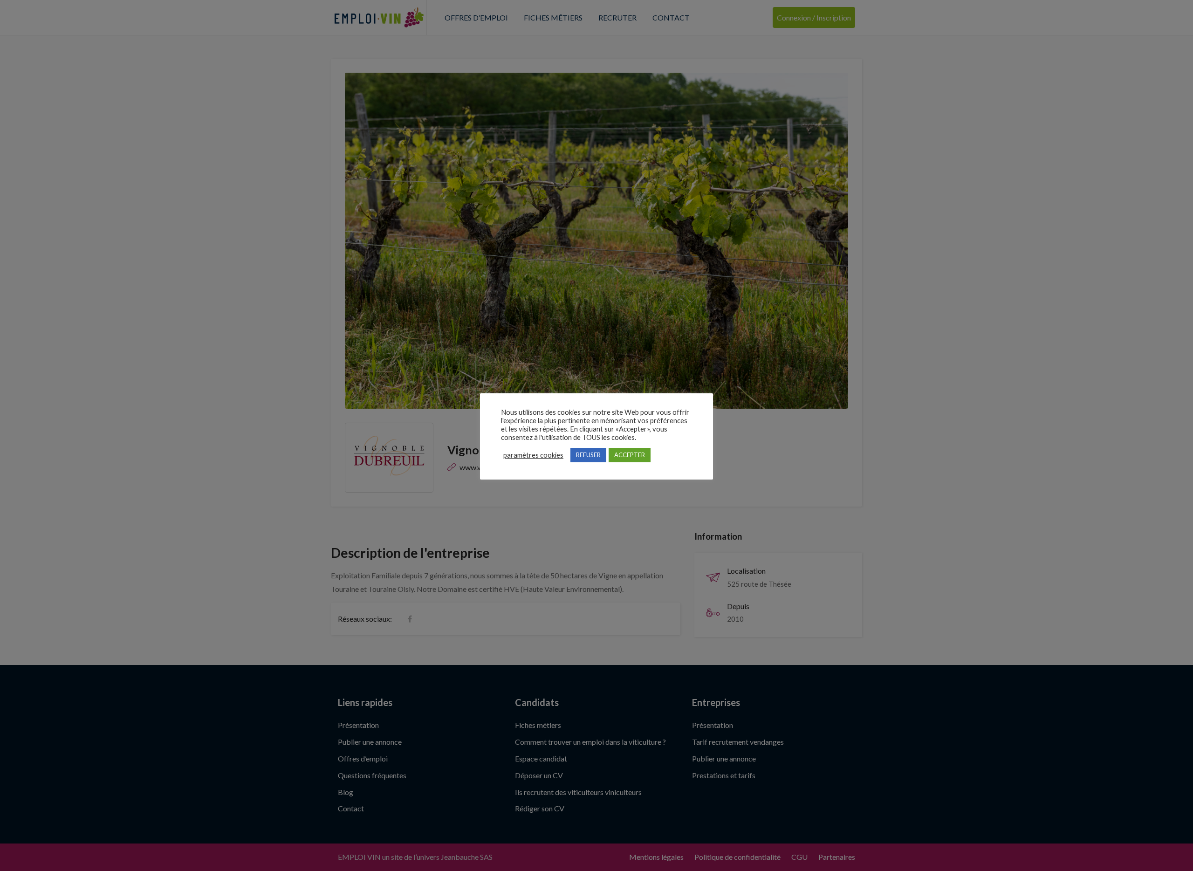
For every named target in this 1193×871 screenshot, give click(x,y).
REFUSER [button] (588, 455)
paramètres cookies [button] (533, 455)
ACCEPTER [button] (629, 455)
